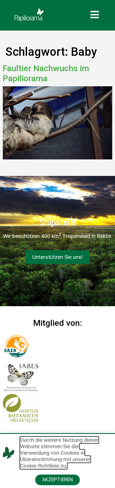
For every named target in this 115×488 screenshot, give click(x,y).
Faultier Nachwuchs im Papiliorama (46, 73)
